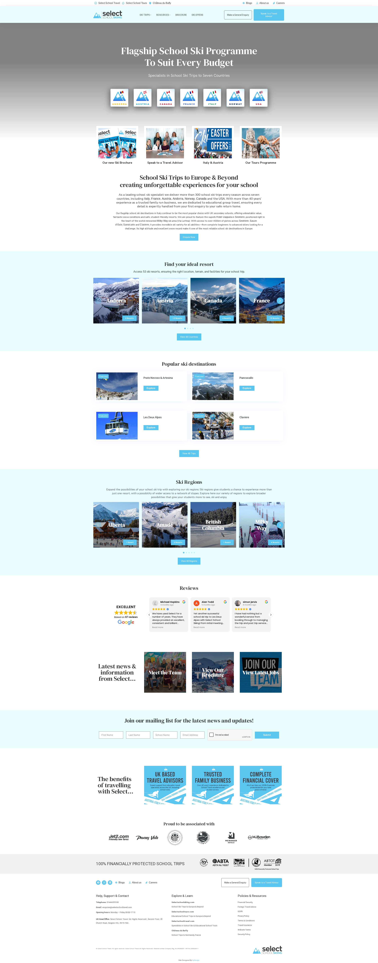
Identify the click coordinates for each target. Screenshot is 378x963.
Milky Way (162, 221)
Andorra (178, 198)
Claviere (144, 224)
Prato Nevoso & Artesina (158, 377)
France (155, 198)
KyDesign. (196, 960)
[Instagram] (104, 882)
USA (222, 198)
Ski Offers (197, 15)
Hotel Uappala (224, 217)
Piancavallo (246, 377)
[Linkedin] (110, 882)
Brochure (181, 15)
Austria (166, 198)
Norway (190, 198)
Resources (162, 15)
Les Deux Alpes (153, 417)
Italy (147, 198)
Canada (201, 198)
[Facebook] (98, 882)
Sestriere (240, 217)
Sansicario (129, 224)
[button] (280, 300)
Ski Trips (145, 15)
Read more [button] (157, 627)
